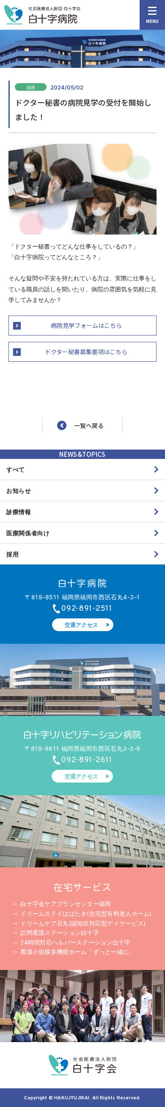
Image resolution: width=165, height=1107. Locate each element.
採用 (12, 554)
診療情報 (18, 511)
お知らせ (18, 490)
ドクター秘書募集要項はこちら (86, 351)
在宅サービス (82, 886)
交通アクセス (82, 624)
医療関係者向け (28, 533)
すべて (15, 469)
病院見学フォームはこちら (86, 325)
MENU (152, 21)
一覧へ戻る (89, 425)
